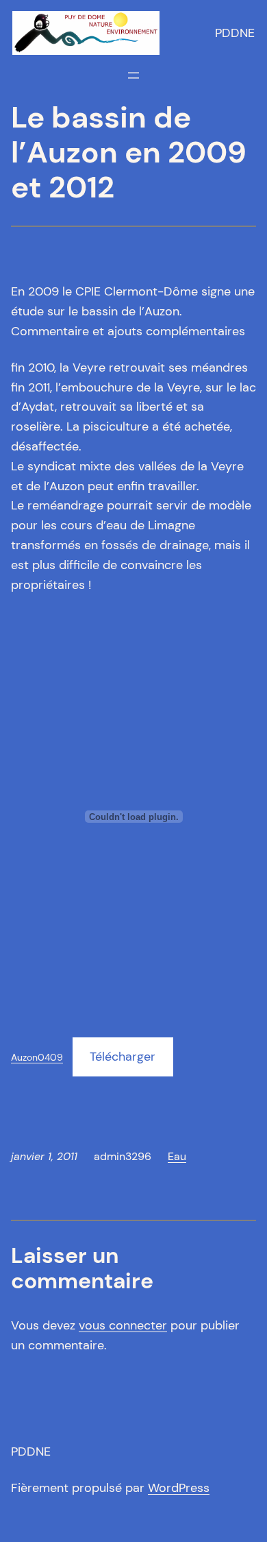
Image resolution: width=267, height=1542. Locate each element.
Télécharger (122, 1056)
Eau (177, 1156)
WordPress (178, 1488)
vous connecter (123, 1325)
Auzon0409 (37, 1057)
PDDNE (235, 33)
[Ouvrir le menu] (133, 75)
